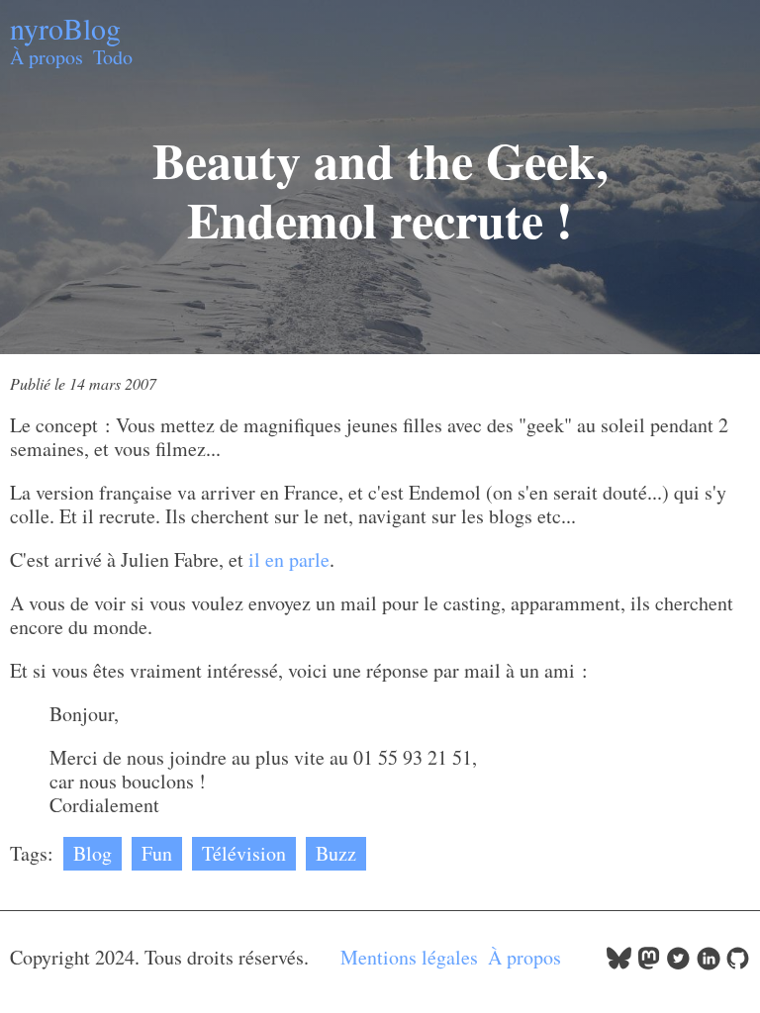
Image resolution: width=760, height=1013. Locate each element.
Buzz (336, 853)
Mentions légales (409, 957)
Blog (92, 853)
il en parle (289, 559)
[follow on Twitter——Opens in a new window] (678, 963)
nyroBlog (65, 27)
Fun (157, 853)
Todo (113, 57)
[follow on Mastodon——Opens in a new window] (648, 963)
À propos (46, 57)
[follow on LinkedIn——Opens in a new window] (708, 963)
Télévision (244, 853)
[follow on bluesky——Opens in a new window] (619, 963)
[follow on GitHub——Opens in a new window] (737, 963)
